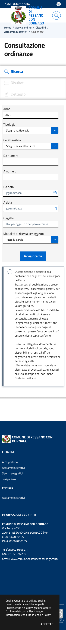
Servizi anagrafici (12, 473)
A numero (10, 171)
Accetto (47, 624)
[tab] (33, 71)
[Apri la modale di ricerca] (56, 15)
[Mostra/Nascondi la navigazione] (7, 15)
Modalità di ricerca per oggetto (23, 234)
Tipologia (9, 124)
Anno (7, 109)
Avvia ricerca (33, 256)
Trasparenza (9, 479)
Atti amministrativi (13, 468)
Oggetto (8, 218)
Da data (8, 187)
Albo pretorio (10, 462)
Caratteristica (12, 140)
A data (7, 202)
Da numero (10, 156)
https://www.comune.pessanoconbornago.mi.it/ (30, 559)
